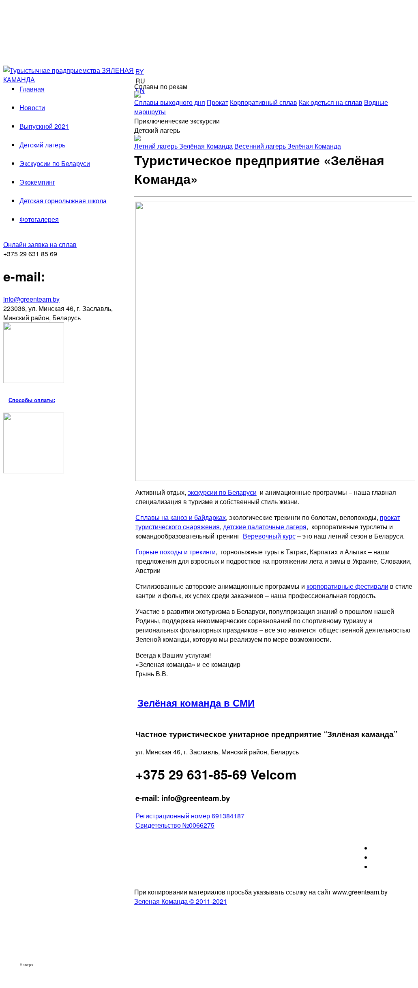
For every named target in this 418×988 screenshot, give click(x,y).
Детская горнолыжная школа (63, 200)
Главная (32, 89)
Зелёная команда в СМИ (196, 702)
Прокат (217, 102)
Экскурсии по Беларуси (54, 163)
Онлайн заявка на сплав (40, 244)
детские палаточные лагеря (265, 526)
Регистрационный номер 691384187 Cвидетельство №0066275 (189, 820)
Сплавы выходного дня (169, 102)
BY (139, 71)
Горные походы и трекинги (175, 551)
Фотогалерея (39, 219)
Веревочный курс (269, 536)
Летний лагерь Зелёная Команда (183, 146)
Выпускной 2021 (44, 126)
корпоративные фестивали (347, 586)
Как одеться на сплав (330, 102)
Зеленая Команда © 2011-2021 (180, 901)
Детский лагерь (42, 144)
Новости (32, 107)
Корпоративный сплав (263, 102)
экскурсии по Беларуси (222, 492)
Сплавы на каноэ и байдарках (180, 517)
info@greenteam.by (31, 299)
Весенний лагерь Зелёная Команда (287, 146)
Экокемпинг (37, 182)
